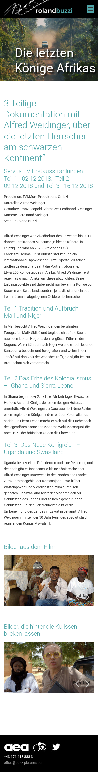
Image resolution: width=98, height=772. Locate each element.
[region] (49, 580)
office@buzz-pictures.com (24, 763)
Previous (77, 598)
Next (86, 596)
